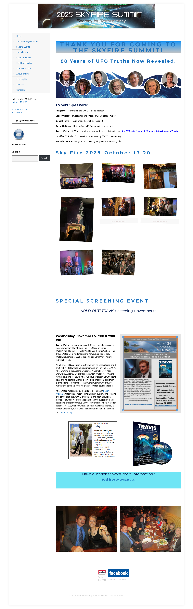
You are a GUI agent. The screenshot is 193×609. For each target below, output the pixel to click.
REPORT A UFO (23, 68)
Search (16, 151)
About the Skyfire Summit (28, 41)
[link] (150, 373)
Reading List (22, 79)
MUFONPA (17, 112)
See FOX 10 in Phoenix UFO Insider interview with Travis (150, 131)
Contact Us (21, 90)
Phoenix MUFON (19, 109)
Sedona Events (23, 46)
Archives (20, 84)
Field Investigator (24, 63)
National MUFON (20, 102)
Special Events (22, 52)
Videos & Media (23, 57)
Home (19, 36)
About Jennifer (22, 73)
